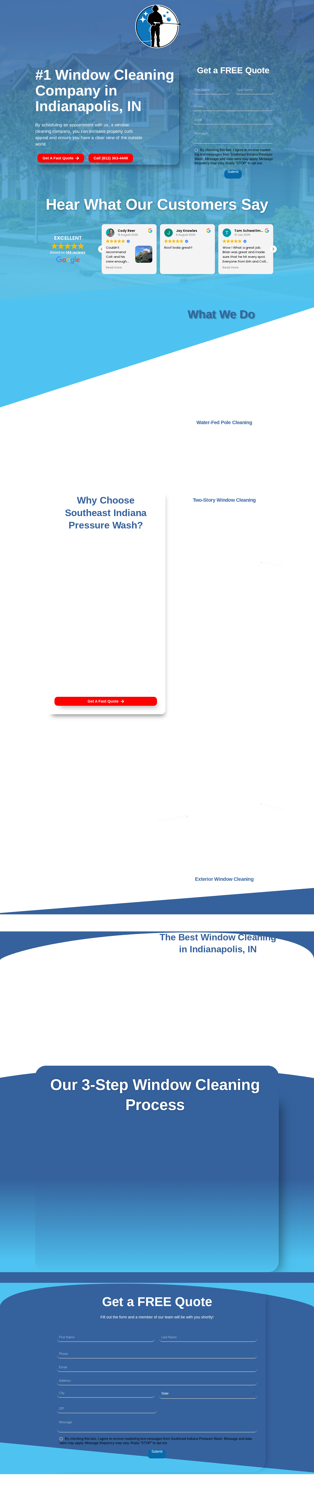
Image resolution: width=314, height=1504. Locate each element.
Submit (233, 172)
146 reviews (75, 252)
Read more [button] (114, 268)
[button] (273, 249)
